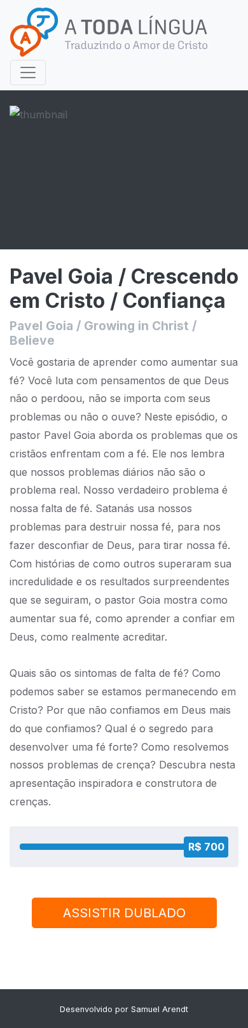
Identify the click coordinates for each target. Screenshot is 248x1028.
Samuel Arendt (159, 1009)
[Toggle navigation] (28, 72)
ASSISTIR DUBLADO (124, 912)
